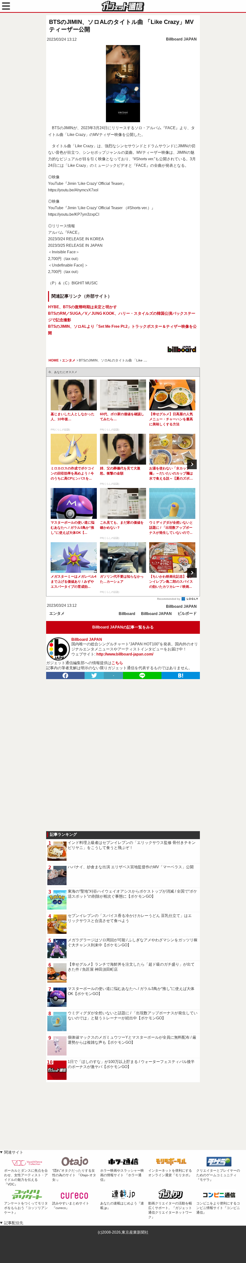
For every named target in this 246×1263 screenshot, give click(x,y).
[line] (142, 675)
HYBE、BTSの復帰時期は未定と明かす (82, 307)
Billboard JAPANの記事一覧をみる (123, 627)
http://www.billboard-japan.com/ (124, 654)
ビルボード (187, 613)
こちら (117, 663)
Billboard (127, 614)
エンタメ (57, 613)
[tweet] (94, 675)
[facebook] (65, 675)
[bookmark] (180, 675)
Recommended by (169, 598)
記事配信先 (13, 1223)
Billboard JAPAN (181, 39)
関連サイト (13, 1152)
